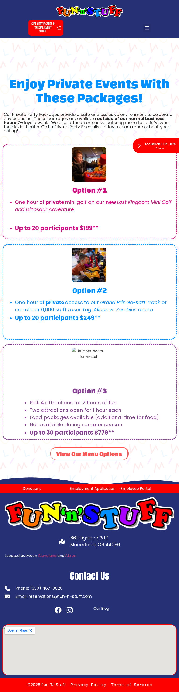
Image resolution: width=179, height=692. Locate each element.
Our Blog (101, 608)
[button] (147, 28)
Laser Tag (79, 309)
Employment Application (92, 488)
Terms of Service (131, 684)
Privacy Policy (88, 684)
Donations (32, 488)
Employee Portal (135, 488)
